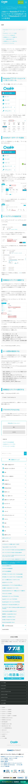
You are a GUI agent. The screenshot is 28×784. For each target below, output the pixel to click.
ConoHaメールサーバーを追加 (10, 33)
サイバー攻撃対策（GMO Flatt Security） (8, 764)
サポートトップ (3, 6)
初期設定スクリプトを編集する (10, 37)
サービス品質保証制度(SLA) (7, 728)
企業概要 (3, 736)
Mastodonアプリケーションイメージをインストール (14, 30)
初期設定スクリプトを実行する (10, 41)
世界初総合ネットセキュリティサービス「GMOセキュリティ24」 (12, 756)
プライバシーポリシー (6, 732)
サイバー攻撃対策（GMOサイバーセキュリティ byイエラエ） (11, 763)
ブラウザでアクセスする (9, 43)
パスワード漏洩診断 (4, 758)
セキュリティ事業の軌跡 (5, 766)
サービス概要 (4, 738)
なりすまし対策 (19, 764)
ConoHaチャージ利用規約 (6, 711)
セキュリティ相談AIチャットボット (7, 759)
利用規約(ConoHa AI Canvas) (7, 717)
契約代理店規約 (4, 721)
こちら (20, 273)
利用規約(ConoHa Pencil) (6, 719)
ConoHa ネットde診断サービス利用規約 (9, 715)
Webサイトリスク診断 (13, 758)
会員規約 (3, 707)
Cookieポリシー (5, 734)
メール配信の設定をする (9, 39)
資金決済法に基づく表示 (6, 726)
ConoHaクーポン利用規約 (6, 713)
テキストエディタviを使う (9, 446)
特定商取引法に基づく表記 (7, 724)
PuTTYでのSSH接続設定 (9, 442)
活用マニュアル (8, 7)
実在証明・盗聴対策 (4, 761)
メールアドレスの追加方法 (9, 35)
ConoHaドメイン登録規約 (6, 709)
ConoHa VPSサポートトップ (12, 6)
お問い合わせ (4, 730)
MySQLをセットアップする (9, 444)
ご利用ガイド (20, 6)
